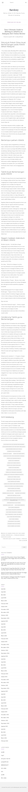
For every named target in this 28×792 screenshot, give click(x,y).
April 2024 (3, 668)
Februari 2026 (4, 603)
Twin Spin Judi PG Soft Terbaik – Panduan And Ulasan (15, 539)
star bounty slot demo (14, 521)
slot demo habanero (14, 507)
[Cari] (26, 2)
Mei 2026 (3, 594)
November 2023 (5, 682)
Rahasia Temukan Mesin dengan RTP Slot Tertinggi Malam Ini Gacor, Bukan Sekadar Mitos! (14, 573)
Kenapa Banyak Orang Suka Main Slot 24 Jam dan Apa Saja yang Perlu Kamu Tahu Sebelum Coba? (13, 569)
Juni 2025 (3, 627)
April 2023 (3, 703)
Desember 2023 (5, 679)
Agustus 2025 (4, 621)
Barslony (14, 10)
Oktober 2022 (4, 720)
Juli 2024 (3, 659)
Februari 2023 (4, 708)
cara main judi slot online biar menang (14, 444)
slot (2, 771)
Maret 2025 (4, 635)
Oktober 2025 (4, 615)
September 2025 (5, 618)
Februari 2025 (4, 638)
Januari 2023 (4, 711)
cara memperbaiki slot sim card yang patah (14, 446)
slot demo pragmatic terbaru (13, 512)
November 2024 (5, 647)
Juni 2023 (3, 697)
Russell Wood (20, 36)
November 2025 (5, 612)
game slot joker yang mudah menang (14, 483)
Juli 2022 (3, 729)
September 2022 (5, 723)
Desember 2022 (5, 714)
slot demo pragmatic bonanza (14, 509)
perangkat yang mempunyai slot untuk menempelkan (14, 500)
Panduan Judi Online (14, 22)
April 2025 (3, 632)
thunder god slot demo (14, 523)
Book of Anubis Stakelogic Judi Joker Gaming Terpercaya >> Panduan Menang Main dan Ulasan (13, 535)
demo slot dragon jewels (14, 458)
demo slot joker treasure (14, 465)
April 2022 (3, 735)
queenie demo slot (8, 505)
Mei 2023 (3, 700)
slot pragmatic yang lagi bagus (14, 514)
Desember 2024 (5, 644)
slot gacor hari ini (5, 758)
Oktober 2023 (4, 685)
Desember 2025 (5, 609)
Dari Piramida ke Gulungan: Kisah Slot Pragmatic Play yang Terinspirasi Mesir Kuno (13, 577)
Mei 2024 (3, 665)
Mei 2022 (3, 732)
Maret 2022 (4, 738)
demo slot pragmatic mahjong (14, 472)
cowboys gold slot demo (13, 451)
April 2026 (3, 597)
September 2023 (5, 688)
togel (2, 755)
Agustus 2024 (4, 656)
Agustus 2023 (4, 691)
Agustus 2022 (4, 726)
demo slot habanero (14, 460)
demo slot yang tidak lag (13, 479)
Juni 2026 (3, 592)
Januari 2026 (4, 606)
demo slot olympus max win (14, 469)
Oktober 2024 (4, 650)
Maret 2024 (4, 670)
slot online (3, 768)
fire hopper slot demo (14, 481)
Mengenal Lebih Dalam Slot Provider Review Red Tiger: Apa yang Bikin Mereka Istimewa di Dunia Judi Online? (13, 564)
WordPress (24, 787)
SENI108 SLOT (4, 765)
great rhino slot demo (14, 488)
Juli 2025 (3, 624)
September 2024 (5, 653)
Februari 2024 (4, 673)
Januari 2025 (4, 641)
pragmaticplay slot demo (13, 502)
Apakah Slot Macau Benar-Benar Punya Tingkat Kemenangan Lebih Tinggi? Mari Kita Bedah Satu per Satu (13, 558)
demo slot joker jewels (14, 462)
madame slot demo (20, 493)
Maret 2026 (4, 600)
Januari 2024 (4, 676)
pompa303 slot (5, 761)
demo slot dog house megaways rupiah (14, 455)
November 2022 (5, 717)
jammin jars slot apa (8, 493)
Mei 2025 (3, 630)
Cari (24, 547)
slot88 (2, 752)
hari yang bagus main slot (14, 490)
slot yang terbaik (13, 519)
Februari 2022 (4, 741)
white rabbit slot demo (14, 526)
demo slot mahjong (14, 467)
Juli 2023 (3, 694)
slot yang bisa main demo (13, 516)
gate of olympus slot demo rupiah (14, 486)
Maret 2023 (4, 706)
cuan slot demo (7, 453)
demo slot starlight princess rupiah (13, 474)
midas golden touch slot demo (14, 497)
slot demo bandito (19, 505)
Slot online (3, 778)
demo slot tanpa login (14, 476)
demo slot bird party (18, 453)
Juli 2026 (3, 589)
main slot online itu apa (14, 495)
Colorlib (12, 787)
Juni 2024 (3, 662)
